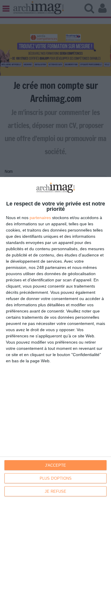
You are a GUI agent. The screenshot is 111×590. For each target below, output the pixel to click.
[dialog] (55, 383)
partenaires (40, 218)
